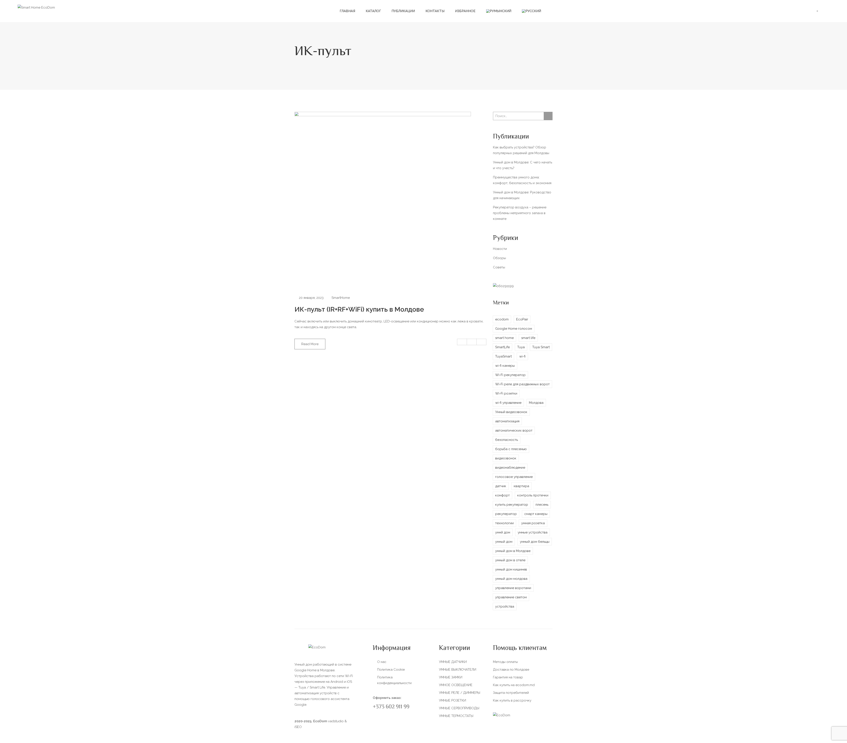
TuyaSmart (503, 356)
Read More (310, 344)
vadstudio (336, 721)
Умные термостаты (456, 716)
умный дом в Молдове (512, 551)
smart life (528, 338)
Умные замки (450, 677)
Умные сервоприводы (459, 708)
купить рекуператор (511, 505)
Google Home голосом (513, 329)
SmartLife (502, 347)
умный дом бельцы (534, 542)
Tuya (521, 347)
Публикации (403, 11)
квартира (521, 486)
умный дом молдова (511, 579)
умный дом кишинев (511, 569)
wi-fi (522, 356)
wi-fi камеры (505, 366)
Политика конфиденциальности (394, 680)
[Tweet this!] (472, 342)
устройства (504, 606)
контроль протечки (532, 495)
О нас (381, 662)
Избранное (465, 11)
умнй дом (502, 532)
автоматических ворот (513, 430)
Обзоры (499, 258)
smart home (504, 338)
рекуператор (506, 514)
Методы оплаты (505, 662)
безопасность (506, 440)
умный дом (503, 542)
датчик (500, 486)
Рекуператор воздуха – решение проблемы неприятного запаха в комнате (519, 213)
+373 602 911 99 (391, 707)
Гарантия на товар (508, 677)
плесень (542, 505)
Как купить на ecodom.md (514, 685)
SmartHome (341, 298)
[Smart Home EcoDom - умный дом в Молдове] (36, 7)
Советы (499, 267)
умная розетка (533, 523)
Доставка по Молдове (511, 670)
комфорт (502, 495)
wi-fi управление (508, 403)
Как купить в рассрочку (512, 700)
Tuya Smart (541, 347)
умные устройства (532, 532)
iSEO (298, 727)
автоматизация (507, 421)
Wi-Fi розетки (506, 393)
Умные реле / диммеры (459, 693)
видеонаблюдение (510, 468)
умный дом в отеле (510, 560)
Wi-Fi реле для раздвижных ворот (522, 384)
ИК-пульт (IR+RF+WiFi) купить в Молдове (359, 309)
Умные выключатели (457, 670)
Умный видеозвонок (511, 412)
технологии (504, 523)
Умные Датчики (453, 662)
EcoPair (522, 319)
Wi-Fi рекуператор (510, 375)
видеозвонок (505, 458)
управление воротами (513, 588)
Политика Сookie (391, 670)
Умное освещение (455, 685)
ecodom (502, 319)
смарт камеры (535, 514)
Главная (347, 11)
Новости (500, 249)
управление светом (511, 597)
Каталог (373, 11)
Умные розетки (452, 700)
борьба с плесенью (511, 449)
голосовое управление (514, 477)
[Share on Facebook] (462, 342)
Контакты (434, 11)
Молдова (536, 403)
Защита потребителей (511, 693)
